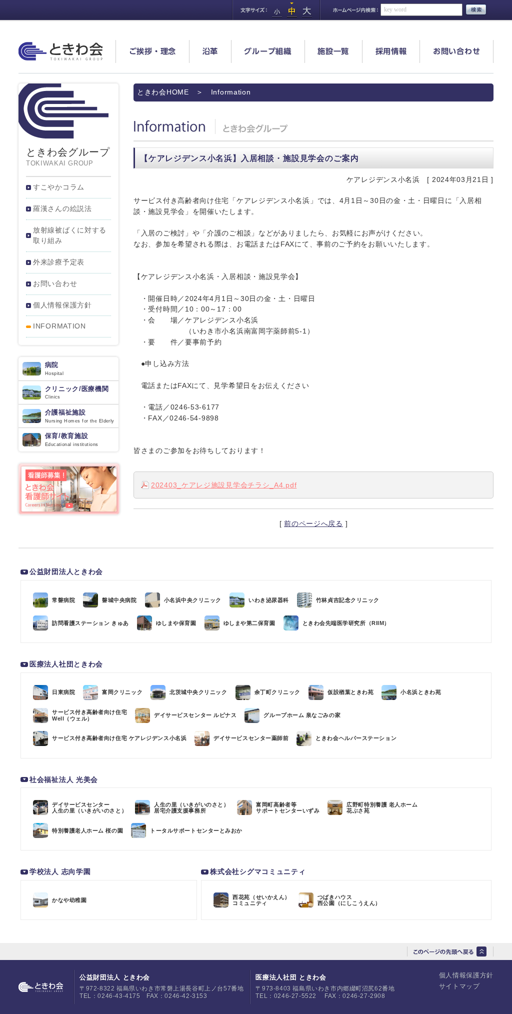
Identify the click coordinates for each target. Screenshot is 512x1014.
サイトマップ (459, 986)
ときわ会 (61, 51)
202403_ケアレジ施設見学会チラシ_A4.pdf (223, 485)
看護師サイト (69, 489)
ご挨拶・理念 (152, 51)
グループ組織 (268, 51)
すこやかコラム (58, 187)
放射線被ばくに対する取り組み (69, 235)
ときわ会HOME (163, 92)
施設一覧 (333, 51)
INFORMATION (59, 326)
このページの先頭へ (450, 951)
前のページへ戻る (313, 524)
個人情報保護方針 (62, 305)
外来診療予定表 (58, 262)
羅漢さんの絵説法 (62, 208)
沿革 (210, 51)
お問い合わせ (456, 51)
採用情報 (391, 51)
